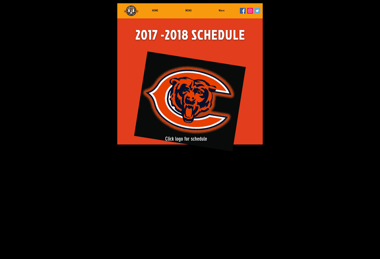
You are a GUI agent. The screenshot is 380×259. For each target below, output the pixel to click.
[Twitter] (257, 11)
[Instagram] (250, 11)
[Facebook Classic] (243, 11)
